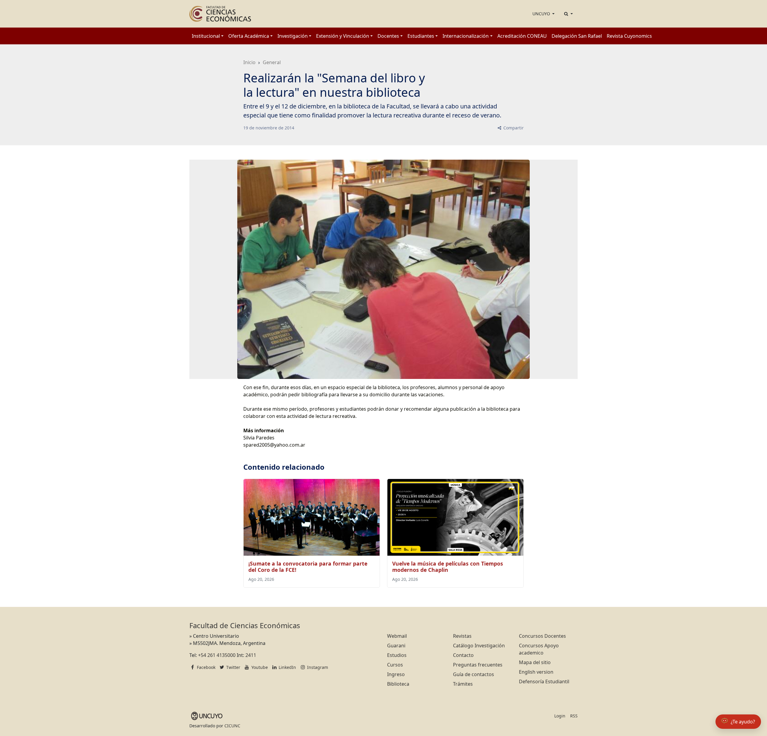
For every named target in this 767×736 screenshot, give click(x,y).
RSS (574, 716)
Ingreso (396, 674)
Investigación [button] (292, 36)
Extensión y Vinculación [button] (342, 36)
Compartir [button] (513, 128)
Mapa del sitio (535, 662)
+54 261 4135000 (216, 655)
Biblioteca (398, 684)
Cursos (395, 664)
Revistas (462, 636)
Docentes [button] (388, 36)
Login (559, 716)
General (272, 62)
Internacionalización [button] (466, 36)
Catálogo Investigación (479, 645)
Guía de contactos (473, 674)
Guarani (396, 645)
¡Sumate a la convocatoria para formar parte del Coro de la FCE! (307, 566)
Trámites (463, 684)
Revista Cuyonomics (629, 36)
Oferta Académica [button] (248, 36)
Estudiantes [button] (420, 36)
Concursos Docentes (542, 636)
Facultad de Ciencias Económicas (244, 625)
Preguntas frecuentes (477, 664)
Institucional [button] (206, 36)
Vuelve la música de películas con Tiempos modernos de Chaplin (447, 566)
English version (536, 672)
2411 (250, 655)
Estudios (397, 655)
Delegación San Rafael (577, 36)
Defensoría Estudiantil (544, 681)
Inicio (249, 62)
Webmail (397, 636)
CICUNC (232, 726)
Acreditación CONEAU (522, 36)
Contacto (463, 655)
